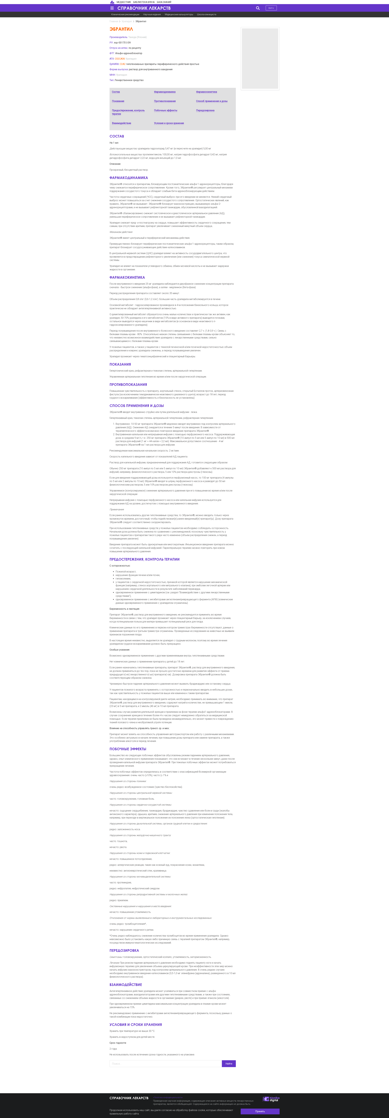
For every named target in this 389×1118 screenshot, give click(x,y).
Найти (228, 1063)
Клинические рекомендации (125, 14)
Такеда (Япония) (137, 37)
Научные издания (152, 14)
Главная (114, 21)
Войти (271, 8)
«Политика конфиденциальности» (168, 1097)
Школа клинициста (206, 14)
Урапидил (127, 21)
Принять (260, 1111)
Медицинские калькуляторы (179, 14)
